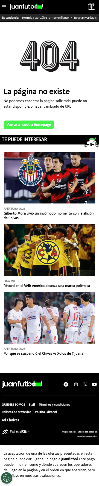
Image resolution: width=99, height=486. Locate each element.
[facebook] (66, 384)
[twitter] (85, 384)
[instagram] (76, 384)
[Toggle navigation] (4, 7)
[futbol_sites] (16, 431)
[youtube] (94, 384)
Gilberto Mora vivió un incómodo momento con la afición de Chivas (49, 215)
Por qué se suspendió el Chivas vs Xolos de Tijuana (43, 354)
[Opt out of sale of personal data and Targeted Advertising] (6, 478)
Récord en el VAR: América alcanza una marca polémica (47, 286)
